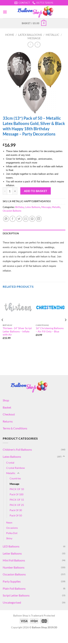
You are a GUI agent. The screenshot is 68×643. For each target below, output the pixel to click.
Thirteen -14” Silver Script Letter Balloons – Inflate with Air (17, 331)
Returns (8, 421)
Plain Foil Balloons (14, 588)
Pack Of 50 (16, 515)
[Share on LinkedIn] (39, 219)
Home (9, 34)
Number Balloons (13, 567)
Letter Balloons (12, 553)
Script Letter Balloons (16, 595)
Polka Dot (11, 533)
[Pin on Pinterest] (32, 219)
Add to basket (35, 191)
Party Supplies (12, 581)
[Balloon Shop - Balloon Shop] (36, 11)
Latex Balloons (30, 34)
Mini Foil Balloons (14, 560)
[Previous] (2, 327)
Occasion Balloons (12, 210)
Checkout (9, 414)
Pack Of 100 (16, 494)
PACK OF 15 (17, 499)
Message (34, 38)
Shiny (9, 538)
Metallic (52, 34)
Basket (7, 407)
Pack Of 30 (16, 510)
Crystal (10, 462)
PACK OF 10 (17, 489)
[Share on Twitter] (19, 219)
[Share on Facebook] (13, 219)
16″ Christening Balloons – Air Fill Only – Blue (50, 330)
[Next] (65, 327)
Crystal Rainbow (15, 467)
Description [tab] (11, 233)
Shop (6, 400)
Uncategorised (12, 602)
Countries (15, 478)
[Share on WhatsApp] (6, 219)
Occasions (12, 527)
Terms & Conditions (15, 428)
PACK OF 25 (17, 504)
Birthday (19, 207)
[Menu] (5, 11)
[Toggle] (63, 456)
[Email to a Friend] (26, 219)
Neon (9, 522)
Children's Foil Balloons (17, 449)
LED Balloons (11, 546)
